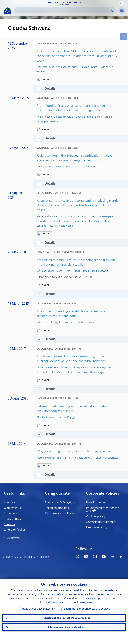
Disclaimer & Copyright (60, 502)
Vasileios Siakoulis (46, 226)
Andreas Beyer (44, 368)
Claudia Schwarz (88, 67)
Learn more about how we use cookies (87, 609)
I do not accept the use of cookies (66, 627)
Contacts (9, 524)
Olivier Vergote (98, 372)
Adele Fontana (44, 117)
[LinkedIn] (86, 556)
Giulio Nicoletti (62, 368)
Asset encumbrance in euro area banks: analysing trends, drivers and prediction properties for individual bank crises (78, 205)
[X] (77, 556)
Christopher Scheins (66, 67)
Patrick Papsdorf (102, 368)
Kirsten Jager (107, 216)
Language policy (96, 527)
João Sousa (82, 372)
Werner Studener (46, 458)
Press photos (12, 519)
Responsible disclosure (60, 513)
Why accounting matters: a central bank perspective (74, 451)
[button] (121, 3)
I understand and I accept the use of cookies (66, 618)
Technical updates (57, 508)
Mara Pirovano (64, 271)
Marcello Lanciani (62, 221)
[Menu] (121, 10)
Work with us (12, 508)
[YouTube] (103, 556)
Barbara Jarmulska (63, 117)
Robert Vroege (65, 226)
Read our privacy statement (38, 609)
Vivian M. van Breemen (49, 167)
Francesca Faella (45, 67)
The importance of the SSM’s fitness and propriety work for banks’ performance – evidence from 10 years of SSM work (77, 56)
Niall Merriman (65, 458)
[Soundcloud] (112, 556)
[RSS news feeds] (121, 556)
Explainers (10, 513)
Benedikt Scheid (103, 117)
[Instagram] (95, 556)
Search (111, 10)
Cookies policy (95, 516)
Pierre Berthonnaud (47, 216)
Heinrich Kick (44, 221)
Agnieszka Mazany (64, 322)
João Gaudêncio (45, 322)
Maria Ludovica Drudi (87, 216)
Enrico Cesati (66, 216)
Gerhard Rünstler (46, 372)
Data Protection (96, 502)
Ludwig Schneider (82, 221)
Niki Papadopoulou (82, 368)
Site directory (13, 538)
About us (9, 502)
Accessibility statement (101, 522)
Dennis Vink (89, 167)
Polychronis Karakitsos (106, 458)
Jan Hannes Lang (45, 271)
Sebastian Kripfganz (66, 417)
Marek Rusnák (81, 271)
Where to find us (15, 529)
